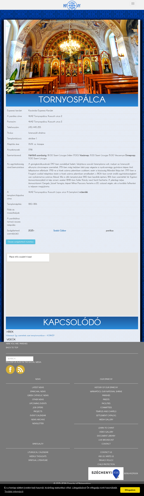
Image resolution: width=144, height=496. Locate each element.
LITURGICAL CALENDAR (38, 452)
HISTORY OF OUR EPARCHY (106, 387)
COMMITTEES (106, 407)
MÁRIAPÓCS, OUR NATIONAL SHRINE (106, 391)
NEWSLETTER (38, 423)
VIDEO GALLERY (106, 432)
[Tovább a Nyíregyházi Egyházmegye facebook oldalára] (10, 369)
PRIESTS (106, 399)
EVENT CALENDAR (38, 415)
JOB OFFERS (38, 407)
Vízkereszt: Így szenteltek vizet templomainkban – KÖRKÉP (30, 335)
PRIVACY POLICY (106, 460)
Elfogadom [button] (130, 490)
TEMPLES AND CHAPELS (106, 411)
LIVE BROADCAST (106, 440)
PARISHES (23, 343)
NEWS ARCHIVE (38, 419)
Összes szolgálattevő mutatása (20, 241)
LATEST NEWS (38, 387)
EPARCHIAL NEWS (38, 391)
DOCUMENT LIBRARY (106, 436)
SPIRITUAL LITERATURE (38, 460)
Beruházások (131, 473)
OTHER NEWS (38, 399)
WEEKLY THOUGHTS (37, 456)
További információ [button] (13, 491)
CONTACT (106, 444)
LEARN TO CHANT (106, 428)
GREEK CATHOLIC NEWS (38, 395)
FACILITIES (106, 403)
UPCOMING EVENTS (38, 403)
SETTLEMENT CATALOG (106, 415)
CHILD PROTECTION (106, 464)
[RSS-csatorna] (20, 369)
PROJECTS (38, 411)
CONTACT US (106, 452)
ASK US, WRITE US (106, 456)
